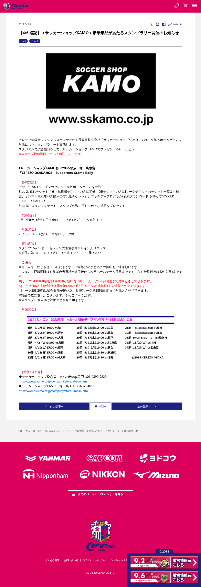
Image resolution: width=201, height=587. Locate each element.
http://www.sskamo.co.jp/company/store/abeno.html (53, 381)
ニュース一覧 (33, 431)
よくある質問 (52, 560)
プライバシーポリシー (94, 560)
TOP (21, 431)
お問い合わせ (71, 560)
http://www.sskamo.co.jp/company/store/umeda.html (54, 391)
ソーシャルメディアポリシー (126, 560)
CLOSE (164, 551)
